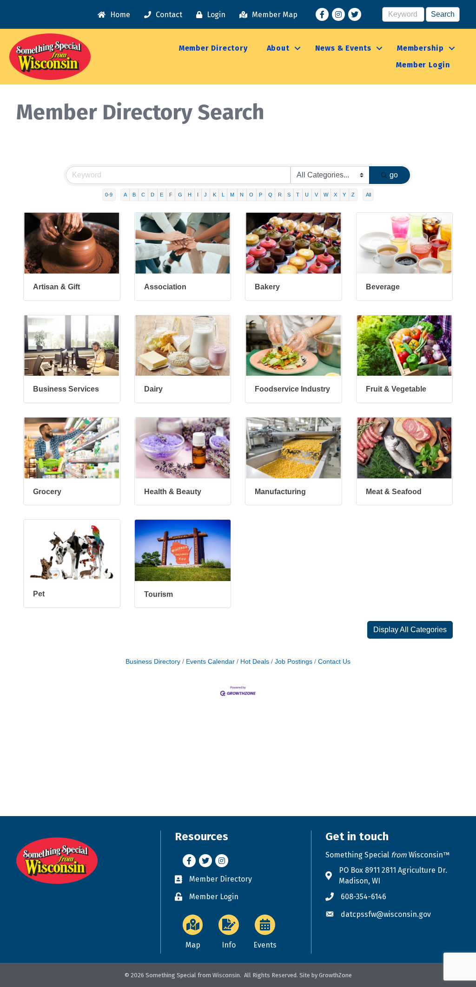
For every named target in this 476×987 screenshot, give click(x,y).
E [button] (161, 194)
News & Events (343, 48)
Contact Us (334, 661)
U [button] (307, 194)
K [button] (214, 194)
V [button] (316, 194)
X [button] (335, 194)
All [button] (368, 194)
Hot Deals (254, 661)
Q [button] (270, 194)
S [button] (289, 194)
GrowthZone (335, 975)
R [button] (280, 194)
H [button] (190, 194)
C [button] (143, 194)
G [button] (180, 194)
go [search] (394, 175)
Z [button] (353, 194)
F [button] (170, 194)
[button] (410, 630)
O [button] (251, 194)
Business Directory (153, 661)
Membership (420, 48)
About (278, 48)
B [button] (134, 194)
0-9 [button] (108, 194)
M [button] (232, 194)
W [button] (326, 194)
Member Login (423, 64)
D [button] (152, 194)
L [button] (223, 194)
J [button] (205, 194)
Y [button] (344, 194)
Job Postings (293, 661)
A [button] (125, 194)
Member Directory (213, 48)
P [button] (260, 194)
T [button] (297, 194)
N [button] (242, 194)
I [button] (197, 194)
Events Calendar (210, 661)
